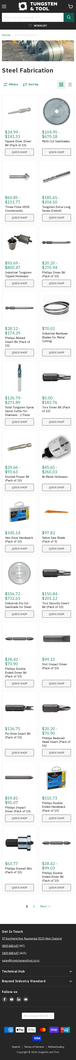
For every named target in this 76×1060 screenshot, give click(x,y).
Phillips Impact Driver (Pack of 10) (18, 809)
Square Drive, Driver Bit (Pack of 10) (18, 143)
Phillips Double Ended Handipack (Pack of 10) (53, 806)
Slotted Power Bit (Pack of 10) (17, 478)
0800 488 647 (10, 946)
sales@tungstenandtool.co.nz (21, 960)
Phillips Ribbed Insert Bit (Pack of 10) (17, 341)
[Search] (69, 17)
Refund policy (56, 1046)
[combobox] (33, 17)
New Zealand (36, 1016)
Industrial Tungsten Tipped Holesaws (18, 274)
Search (16, 1046)
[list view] (69, 84)
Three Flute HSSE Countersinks (17, 209)
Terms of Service (34, 1046)
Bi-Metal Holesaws (55, 477)
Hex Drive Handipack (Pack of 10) (19, 539)
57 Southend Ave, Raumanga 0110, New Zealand (32, 938)
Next (44, 906)
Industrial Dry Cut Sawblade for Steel (18, 605)
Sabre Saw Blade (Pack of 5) (53, 539)
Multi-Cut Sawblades (56, 141)
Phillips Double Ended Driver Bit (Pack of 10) (16, 672)
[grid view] (61, 84)
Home (6, 35)
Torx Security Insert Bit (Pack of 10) (55, 605)
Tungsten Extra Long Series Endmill (56, 209)
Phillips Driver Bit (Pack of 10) (53, 274)
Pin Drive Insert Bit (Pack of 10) (18, 735)
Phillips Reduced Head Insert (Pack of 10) (56, 742)
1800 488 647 (10, 953)
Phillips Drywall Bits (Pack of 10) (18, 870)
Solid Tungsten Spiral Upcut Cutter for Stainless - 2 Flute (19, 411)
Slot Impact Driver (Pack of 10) (54, 666)
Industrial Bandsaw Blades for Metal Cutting (55, 337)
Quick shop (19, 152)
